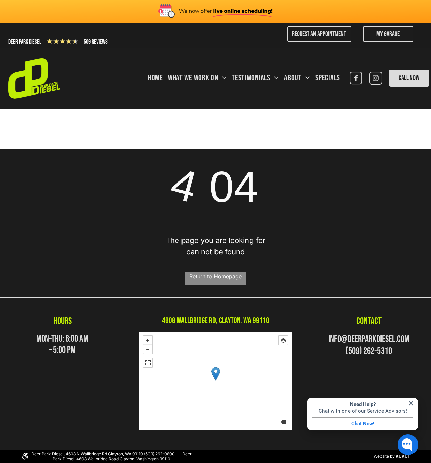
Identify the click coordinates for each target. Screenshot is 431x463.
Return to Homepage (215, 276)
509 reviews (96, 41)
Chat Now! (362, 424)
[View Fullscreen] (147, 362)
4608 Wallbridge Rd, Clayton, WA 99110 (215, 320)
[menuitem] (153, 78)
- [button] (147, 349)
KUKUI (402, 456)
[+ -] (215, 381)
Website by (384, 456)
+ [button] (147, 340)
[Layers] (283, 340)
